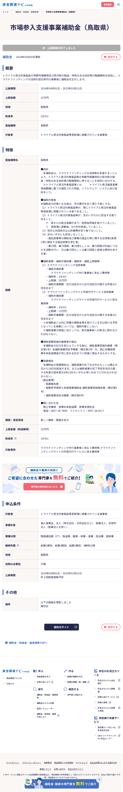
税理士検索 (102, 702)
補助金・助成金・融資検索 (27, 11)
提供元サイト (61, 627)
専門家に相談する (75, 694)
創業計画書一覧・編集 (76, 682)
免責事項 (48, 762)
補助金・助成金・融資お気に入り (46, 715)
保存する (113, 57)
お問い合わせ (59, 769)
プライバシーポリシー (31, 762)
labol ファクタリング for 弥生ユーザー (107, 737)
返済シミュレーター (45, 708)
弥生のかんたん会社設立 (106, 682)
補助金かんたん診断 (45, 703)
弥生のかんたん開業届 (106, 690)
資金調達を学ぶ (43, 676)
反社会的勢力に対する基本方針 (103, 762)
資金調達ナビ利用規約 (63, 762)
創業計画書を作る (75, 676)
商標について (45, 769)
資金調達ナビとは (14, 678)
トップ (5, 11)
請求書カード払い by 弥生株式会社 (107, 728)
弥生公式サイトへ (75, 769)
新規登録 (107, 4)
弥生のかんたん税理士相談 (106, 709)
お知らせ (10, 683)
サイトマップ (81, 762)
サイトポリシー (13, 762)
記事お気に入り (43, 682)
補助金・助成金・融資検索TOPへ (28, 643)
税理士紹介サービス (106, 697)
